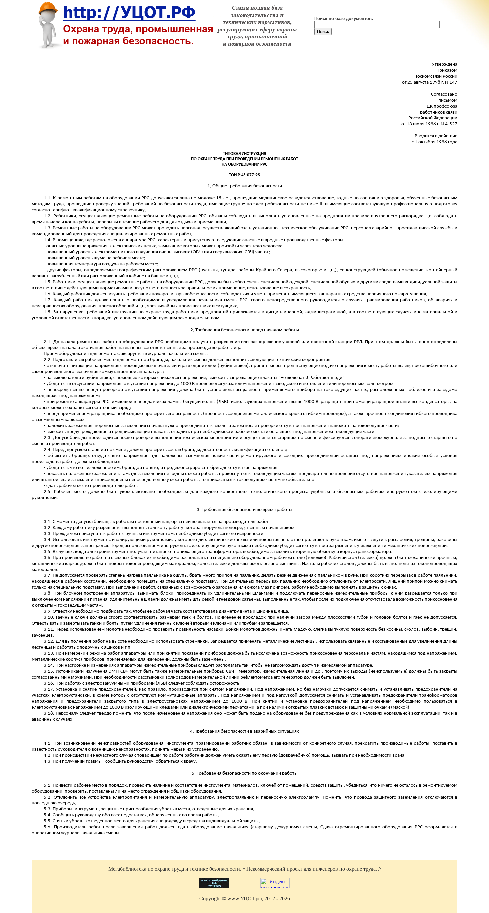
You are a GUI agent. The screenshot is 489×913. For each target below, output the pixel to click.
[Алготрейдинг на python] (214, 886)
